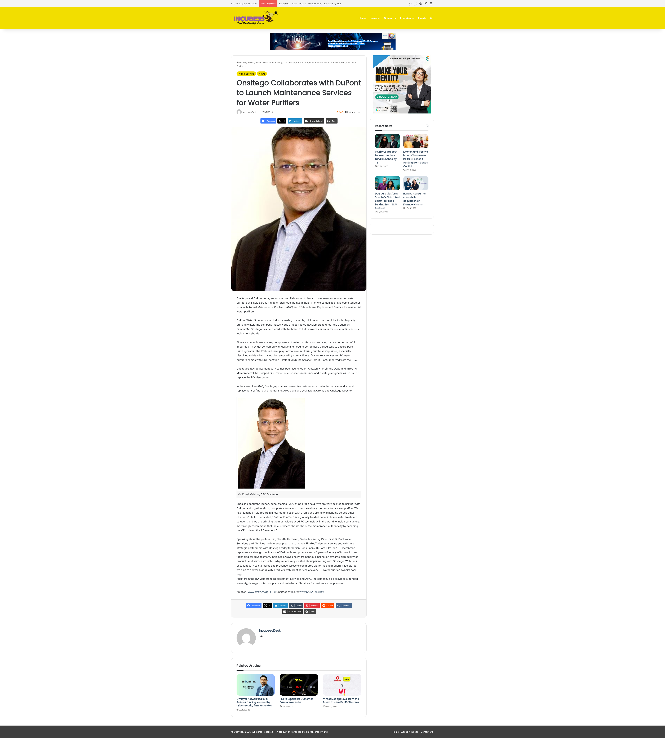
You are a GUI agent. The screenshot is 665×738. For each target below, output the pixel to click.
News (374, 18)
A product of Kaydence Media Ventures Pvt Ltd (302, 731)
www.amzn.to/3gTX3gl (262, 592)
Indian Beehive (264, 62)
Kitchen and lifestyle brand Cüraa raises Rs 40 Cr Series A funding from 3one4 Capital (325, 3)
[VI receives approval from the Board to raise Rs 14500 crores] (342, 685)
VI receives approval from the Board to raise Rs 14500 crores (341, 700)
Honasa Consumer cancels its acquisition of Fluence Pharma (414, 199)
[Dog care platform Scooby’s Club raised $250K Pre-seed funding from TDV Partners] (387, 183)
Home (362, 18)
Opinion (388, 18)
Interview (405, 18)
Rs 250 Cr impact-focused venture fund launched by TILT (386, 157)
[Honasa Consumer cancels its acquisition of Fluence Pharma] (415, 183)
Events (422, 18)
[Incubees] (255, 18)
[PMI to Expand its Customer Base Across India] (299, 685)
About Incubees (409, 731)
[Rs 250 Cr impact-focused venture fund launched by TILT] (387, 141)
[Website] (261, 636)
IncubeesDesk (270, 630)
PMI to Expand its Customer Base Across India (296, 700)
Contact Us (427, 731)
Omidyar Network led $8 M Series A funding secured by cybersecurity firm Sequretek (254, 702)
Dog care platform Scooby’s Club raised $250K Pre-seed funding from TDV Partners (387, 201)
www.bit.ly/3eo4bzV (311, 592)
